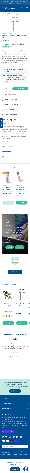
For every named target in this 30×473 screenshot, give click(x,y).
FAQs (3, 456)
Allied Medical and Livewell (11, 451)
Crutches (8, 13)
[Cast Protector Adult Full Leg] (8, 178)
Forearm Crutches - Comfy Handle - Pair (11, 14)
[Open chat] (25, 468)
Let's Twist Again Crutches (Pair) (7, 305)
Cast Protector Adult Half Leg (20, 188)
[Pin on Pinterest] (15, 119)
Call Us (10, 247)
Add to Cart (20, 88)
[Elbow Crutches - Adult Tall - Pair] (22, 294)
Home (3, 13)
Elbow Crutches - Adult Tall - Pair (21, 305)
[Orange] (7, 316)
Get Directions (15, 391)
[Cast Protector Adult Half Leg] (22, 178)
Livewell (24, 1)
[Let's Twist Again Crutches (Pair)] (8, 294)
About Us (9, 454)
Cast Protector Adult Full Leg (6, 188)
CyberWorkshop (5, 452)
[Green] (9, 316)
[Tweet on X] (7, 119)
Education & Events (17, 454)
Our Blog (25, 454)
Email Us (19, 247)
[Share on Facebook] (11, 119)
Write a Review (16, 272)
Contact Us (15, 469)
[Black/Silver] (12, 316)
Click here (8, 73)
